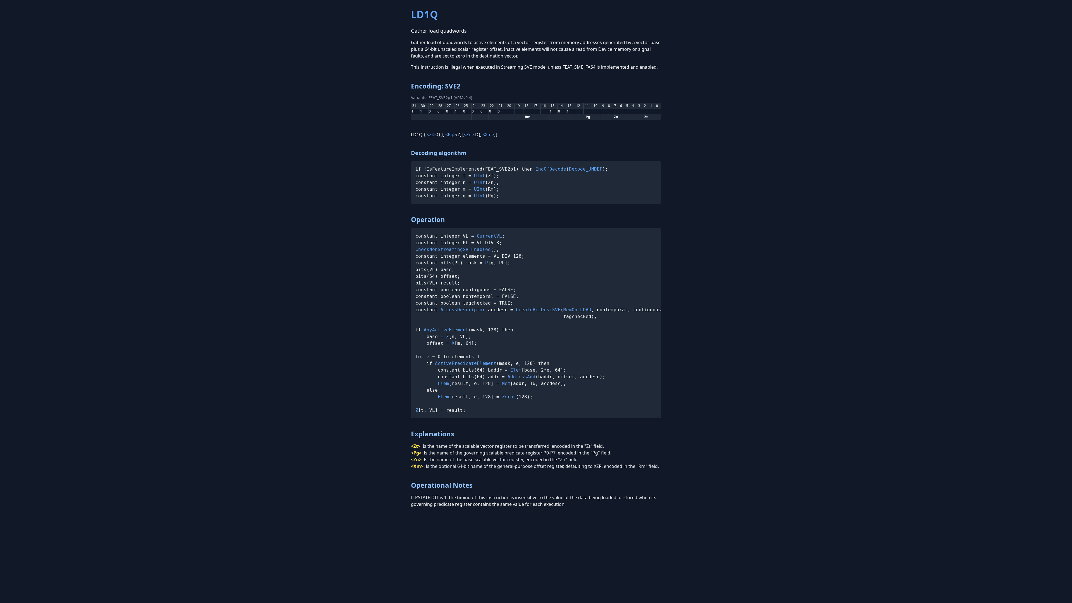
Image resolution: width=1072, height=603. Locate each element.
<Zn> (469, 134)
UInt (479, 175)
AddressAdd (521, 376)
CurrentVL (489, 236)
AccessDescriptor (463, 309)
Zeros (509, 396)
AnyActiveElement (446, 329)
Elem (515, 370)
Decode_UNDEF (585, 169)
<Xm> (488, 134)
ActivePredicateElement (465, 363)
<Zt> (431, 134)
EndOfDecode (550, 169)
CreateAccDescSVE (538, 309)
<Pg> (450, 134)
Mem (506, 383)
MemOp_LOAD (577, 309)
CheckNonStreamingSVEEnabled (453, 249)
